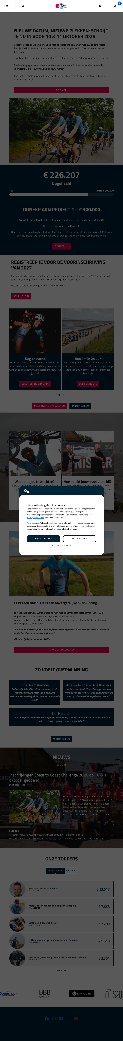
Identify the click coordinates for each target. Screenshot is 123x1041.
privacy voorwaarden (35, 517)
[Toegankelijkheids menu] (120, 3)
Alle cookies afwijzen (61, 545)
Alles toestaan (43, 538)
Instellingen (79, 538)
